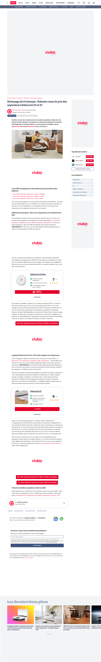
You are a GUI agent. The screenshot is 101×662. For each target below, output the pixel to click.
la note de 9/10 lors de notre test (50, 443)
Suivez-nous (11, 115)
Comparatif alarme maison (82, 169)
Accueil (9, 98)
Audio (71, 6)
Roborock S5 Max (38, 274)
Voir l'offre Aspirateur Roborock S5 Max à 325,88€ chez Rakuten (37, 323)
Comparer (70, 2)
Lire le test (37, 297)
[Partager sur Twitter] (97, 654)
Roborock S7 (36, 391)
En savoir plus (29, 557)
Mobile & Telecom (53, 6)
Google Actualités (30, 518)
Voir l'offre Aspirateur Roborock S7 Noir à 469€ (28, 198)
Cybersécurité (19, 6)
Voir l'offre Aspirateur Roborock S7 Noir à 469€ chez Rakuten (37, 482)
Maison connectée (81, 6)
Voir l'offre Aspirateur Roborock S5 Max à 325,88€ (29, 194)
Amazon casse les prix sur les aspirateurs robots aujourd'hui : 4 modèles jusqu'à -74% (48, 628)
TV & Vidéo (64, 6)
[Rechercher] (79, 3)
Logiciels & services (31, 6)
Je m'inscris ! (37, 545)
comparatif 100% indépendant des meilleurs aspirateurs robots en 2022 (37, 495)
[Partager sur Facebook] (97, 649)
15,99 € (38, 409)
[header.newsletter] (84, 3)
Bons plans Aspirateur (36, 98)
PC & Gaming (42, 6)
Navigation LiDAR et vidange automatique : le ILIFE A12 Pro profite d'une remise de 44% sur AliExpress (20, 628)
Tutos (41, 2)
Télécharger (60, 2)
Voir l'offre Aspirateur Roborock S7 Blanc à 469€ (28, 196)
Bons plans (49, 2)
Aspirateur (26, 98)
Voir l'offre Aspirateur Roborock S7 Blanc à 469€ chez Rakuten (37, 477)
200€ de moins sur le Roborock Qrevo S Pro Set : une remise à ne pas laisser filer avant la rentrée (76, 628)
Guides (34, 2)
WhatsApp (42, 518)
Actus (20, 2)
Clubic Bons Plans (20, 110)
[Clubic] (13, 3)
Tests (27, 2)
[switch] (89, 3)
